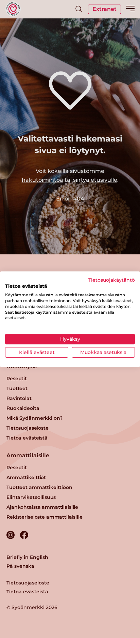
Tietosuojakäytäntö (111, 279)
